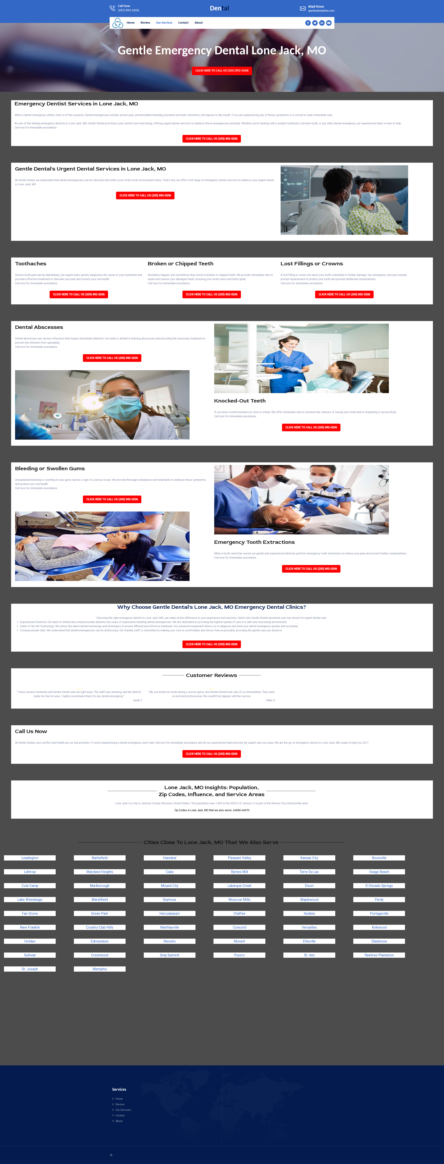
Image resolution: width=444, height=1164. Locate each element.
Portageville (379, 913)
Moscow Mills (239, 899)
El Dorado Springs (379, 886)
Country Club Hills (99, 927)
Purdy (379, 899)
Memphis (100, 969)
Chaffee (239, 913)
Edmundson (100, 941)
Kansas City (309, 858)
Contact (120, 1115)
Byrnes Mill (239, 872)
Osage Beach (379, 872)
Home (119, 1098)
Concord (239, 927)
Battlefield (100, 858)
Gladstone (379, 941)
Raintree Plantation (379, 955)
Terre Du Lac (309, 872)
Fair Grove (30, 913)
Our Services (123, 1110)
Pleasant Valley (239, 858)
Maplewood (309, 899)
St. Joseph (30, 969)
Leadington (29, 858)
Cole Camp (30, 886)
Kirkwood (379, 927)
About (119, 1121)
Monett (239, 941)
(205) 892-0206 (128, 10)
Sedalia (309, 913)
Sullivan (30, 955)
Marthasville (169, 927)
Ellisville (309, 941)
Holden (29, 941)
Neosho (170, 941)
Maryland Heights (99, 872)
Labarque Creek (239, 886)
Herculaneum (169, 913)
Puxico (239, 955)
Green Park (99, 913)
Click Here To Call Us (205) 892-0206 (222, 70)
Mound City (169, 886)
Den (219, 8)
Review (120, 1104)
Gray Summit (169, 955)
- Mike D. (270, 700)
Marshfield (100, 899)
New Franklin (30, 927)
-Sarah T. (137, 700)
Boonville (379, 858)
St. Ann (309, 955)
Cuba (169, 872)
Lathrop (30, 872)
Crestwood (99, 955)
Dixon (309, 886)
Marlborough (99, 886)
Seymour (169, 899)
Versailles (309, 927)
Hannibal (169, 858)
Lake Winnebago (29, 899)
